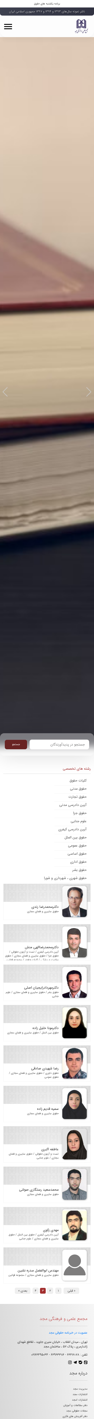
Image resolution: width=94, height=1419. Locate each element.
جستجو (16, 744)
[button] (5, 392)
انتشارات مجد (80, 1394)
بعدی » (22, 1290)
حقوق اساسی (77, 853)
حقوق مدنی (78, 788)
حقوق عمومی (77, 845)
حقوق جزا (80, 813)
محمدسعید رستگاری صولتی (39, 1189)
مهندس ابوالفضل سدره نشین (38, 1270)
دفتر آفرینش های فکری (75, 1416)
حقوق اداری (78, 862)
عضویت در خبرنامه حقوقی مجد (68, 1332)
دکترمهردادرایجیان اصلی (41, 987)
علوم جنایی (79, 821)
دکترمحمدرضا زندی (45, 907)
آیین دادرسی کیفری (72, 829)
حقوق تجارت (77, 797)
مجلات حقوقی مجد (76, 1411)
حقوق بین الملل (75, 837)
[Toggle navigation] (9, 26)
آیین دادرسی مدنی (73, 805)
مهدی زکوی (51, 1230)
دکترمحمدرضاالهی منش (42, 947)
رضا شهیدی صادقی (45, 1068)
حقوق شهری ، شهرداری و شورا (65, 878)
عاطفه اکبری (50, 1149)
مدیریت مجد (80, 1389)
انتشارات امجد (79, 1400)
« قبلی (71, 1290)
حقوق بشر (79, 870)
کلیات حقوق (78, 780)
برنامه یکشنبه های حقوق (47, 4)
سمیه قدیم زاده (48, 1109)
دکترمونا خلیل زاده (46, 1028)
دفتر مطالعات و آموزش (75, 1405)
